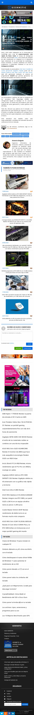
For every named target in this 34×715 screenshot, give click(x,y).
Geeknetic (5, 26)
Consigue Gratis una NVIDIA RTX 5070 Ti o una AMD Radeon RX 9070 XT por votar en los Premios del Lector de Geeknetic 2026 (17, 221)
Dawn (16, 57)
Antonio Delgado (8, 45)
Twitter (8, 693)
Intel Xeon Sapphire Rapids (16, 136)
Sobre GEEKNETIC (8, 631)
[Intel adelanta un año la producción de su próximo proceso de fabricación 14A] (17, 299)
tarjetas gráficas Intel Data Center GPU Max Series (16, 72)
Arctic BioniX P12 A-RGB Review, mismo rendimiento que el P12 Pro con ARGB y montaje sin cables (16, 466)
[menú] (2, 2)
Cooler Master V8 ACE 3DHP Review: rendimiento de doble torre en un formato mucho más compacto (15, 513)
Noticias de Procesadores (21, 26)
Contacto (6, 638)
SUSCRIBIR (25, 704)
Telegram (9, 699)
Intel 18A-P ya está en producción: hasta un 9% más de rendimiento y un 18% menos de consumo (17, 295)
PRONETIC (26, 711)
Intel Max (26, 136)
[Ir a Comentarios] (3, 48)
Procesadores (12, 26)
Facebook (9, 691)
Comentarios (12, 128)
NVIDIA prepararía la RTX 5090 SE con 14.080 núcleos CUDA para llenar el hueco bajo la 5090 (17, 271)
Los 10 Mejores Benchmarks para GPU (16, 616)
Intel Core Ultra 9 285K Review (13, 490)
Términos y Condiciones (10, 633)
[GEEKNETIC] (17, 7)
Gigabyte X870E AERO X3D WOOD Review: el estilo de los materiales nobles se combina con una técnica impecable (17, 440)
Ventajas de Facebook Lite (10, 680)
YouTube (9, 696)
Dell (3, 136)
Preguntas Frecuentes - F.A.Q (11, 636)
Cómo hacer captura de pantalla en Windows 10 (16, 662)
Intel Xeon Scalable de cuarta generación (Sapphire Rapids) (17, 70)
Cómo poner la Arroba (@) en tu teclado (16, 602)
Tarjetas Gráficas (24, 133)
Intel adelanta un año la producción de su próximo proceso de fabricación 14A (17, 319)
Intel (7, 136)
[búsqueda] (31, 2)
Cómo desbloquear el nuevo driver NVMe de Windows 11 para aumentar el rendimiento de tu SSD (17, 561)
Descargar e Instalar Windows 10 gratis (14, 664)
